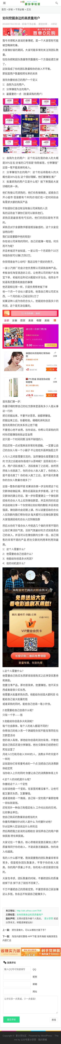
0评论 (54, 24)
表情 (54, 1020)
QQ (34, 969)
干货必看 (19, 9)
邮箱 (35, 984)
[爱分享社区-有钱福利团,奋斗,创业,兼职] (30, 4)
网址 (35, 991)
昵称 (35, 976)
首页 (4, 9)
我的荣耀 (42, 1039)
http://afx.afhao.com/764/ (29, 910)
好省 (10, 9)
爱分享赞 (48, 918)
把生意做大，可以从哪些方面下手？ (29, 930)
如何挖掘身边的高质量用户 (30, 914)
